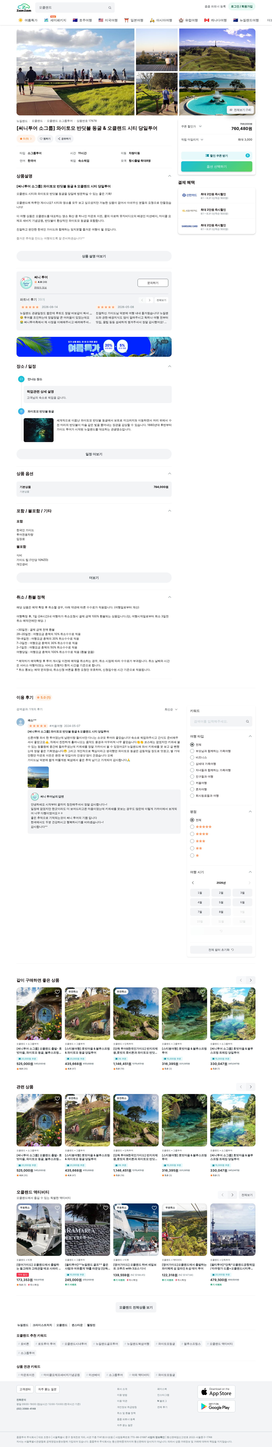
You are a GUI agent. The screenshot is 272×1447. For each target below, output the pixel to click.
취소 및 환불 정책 (126, 1413)
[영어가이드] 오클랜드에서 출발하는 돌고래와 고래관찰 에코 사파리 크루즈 (39, 1266)
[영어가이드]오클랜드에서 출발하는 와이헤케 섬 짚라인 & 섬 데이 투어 (184, 1266)
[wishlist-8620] (202, 1207)
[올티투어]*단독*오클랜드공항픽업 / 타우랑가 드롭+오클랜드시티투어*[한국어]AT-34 (232, 1266)
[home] (24, 8)
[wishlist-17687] (202, 991)
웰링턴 (91, 1325)
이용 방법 (122, 1394)
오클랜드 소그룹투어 (60, 120)
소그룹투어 (28, 1353)
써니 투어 (41, 277)
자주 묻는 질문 (125, 1425)
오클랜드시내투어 (76, 1343)
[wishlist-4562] (154, 991)
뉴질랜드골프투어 (107, 1343)
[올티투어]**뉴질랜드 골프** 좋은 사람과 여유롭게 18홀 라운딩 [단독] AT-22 (87, 1266)
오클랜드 (37, 120)
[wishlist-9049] (154, 1207)
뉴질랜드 (22, 121)
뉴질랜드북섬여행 (138, 1343)
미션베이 (94, 1374)
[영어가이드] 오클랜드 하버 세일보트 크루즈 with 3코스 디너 (135, 1266)
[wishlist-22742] (251, 1207)
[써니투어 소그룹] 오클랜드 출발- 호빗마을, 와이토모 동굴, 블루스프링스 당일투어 (39, 1050)
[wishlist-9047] (57, 1207)
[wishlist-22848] (105, 1207)
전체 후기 (162, 1407)
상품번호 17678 (87, 120)
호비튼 (25, 1343)
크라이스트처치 (42, 1325)
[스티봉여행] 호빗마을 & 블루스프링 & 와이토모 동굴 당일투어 (87, 1050)
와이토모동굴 (166, 1343)
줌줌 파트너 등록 (215, 6)
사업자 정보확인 (156, 1437)
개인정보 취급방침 (127, 1407)
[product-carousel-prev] (142, 300)
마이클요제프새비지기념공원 (62, 1374)
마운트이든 (28, 1374)
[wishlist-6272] (105, 991)
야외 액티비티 (140, 1374)
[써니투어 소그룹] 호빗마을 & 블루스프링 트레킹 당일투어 (231, 1050)
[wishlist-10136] (57, 991)
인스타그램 (163, 1394)
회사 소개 (122, 1388)
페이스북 (162, 1388)
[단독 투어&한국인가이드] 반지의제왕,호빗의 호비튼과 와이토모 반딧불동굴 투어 (135, 1050)
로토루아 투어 (47, 1343)
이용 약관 (122, 1400)
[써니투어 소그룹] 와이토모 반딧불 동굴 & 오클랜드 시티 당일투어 (68, 731)
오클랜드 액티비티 (221, 1343)
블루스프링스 (192, 1343)
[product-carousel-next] (149, 300)
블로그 (162, 1400)
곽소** (32, 720)
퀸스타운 (77, 1325)
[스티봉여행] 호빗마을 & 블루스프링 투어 (184, 1050)
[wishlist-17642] (251, 991)
